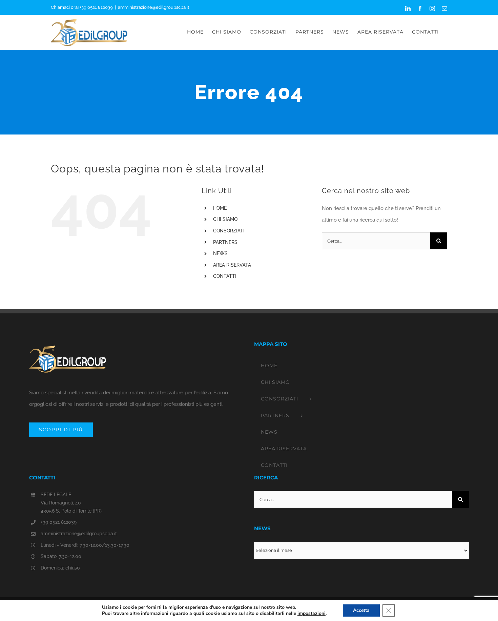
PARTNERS (225, 242)
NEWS (220, 253)
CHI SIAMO (225, 219)
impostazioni (311, 613)
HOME (220, 208)
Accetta (361, 610)
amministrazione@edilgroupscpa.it (153, 7)
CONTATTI (224, 276)
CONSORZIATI (229, 230)
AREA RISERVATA (232, 265)
